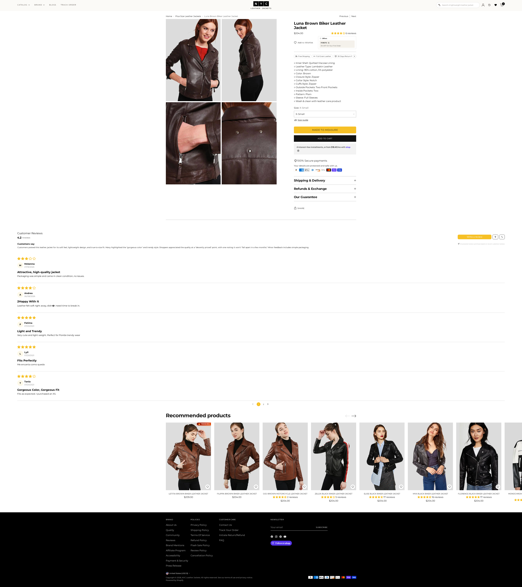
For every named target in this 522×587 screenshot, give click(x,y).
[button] (338, 33)
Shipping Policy (200, 530)
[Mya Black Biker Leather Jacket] (430, 456)
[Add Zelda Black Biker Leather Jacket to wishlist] (352, 486)
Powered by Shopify (174, 580)
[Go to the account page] (483, 5)
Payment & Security (177, 560)
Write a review (474, 237)
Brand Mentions (175, 545)
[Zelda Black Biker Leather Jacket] (333, 456)
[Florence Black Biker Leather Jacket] (478, 456)
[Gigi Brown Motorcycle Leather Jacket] (285, 456)
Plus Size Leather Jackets (188, 16)
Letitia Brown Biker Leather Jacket (188, 493)
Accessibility (173, 555)
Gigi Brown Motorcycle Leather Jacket (285, 493)
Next (353, 16)
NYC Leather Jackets (191, 577)
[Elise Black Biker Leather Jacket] (382, 456)
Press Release (173, 565)
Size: (301, 107)
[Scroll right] (354, 56)
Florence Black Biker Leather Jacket (479, 493)
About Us (171, 525)
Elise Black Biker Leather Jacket (382, 493)
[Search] (439, 5)
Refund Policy (199, 540)
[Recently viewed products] (489, 5)
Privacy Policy (199, 525)
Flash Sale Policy (200, 545)
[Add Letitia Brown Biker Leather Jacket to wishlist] (207, 486)
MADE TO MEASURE (325, 130)
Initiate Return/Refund (232, 535)
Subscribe (322, 527)
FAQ (221, 540)
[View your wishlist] (495, 5)
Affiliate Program (176, 550)
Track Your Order (229, 530)
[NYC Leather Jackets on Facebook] (272, 537)
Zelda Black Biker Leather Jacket (333, 493)
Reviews (170, 540)
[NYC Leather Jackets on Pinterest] (280, 537)
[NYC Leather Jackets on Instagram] (276, 537)
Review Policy (198, 550)
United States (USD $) (178, 573)
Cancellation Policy (202, 555)
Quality (170, 530)
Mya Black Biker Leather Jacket (430, 493)
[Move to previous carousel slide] (347, 416)
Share (301, 208)
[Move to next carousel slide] (354, 416)
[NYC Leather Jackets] (261, 5)
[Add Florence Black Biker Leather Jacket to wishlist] (498, 486)
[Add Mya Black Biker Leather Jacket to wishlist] (449, 486)
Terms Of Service (200, 535)
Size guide (303, 120)
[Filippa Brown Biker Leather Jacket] (236, 456)
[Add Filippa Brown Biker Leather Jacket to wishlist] (256, 486)
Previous (343, 16)
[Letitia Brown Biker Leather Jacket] (188, 456)
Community (173, 535)
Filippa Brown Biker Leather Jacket (237, 493)
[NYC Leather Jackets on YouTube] (285, 537)
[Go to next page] (268, 404)
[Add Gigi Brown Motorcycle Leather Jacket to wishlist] (304, 486)
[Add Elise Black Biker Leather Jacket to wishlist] (401, 486)
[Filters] (495, 237)
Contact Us (225, 525)
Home (169, 16)
